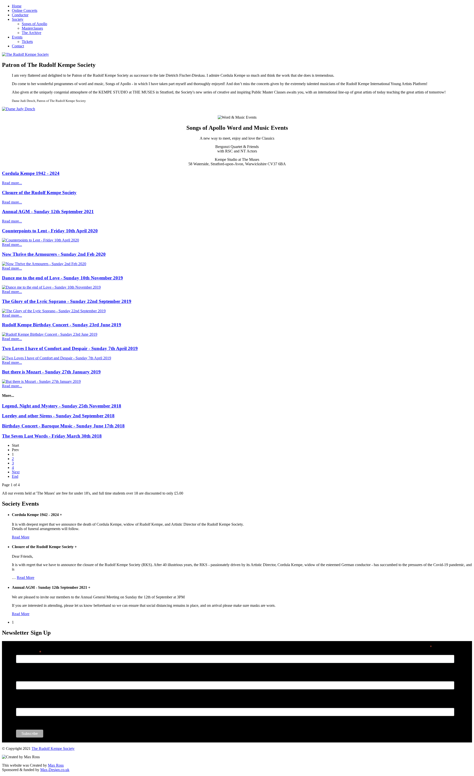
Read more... (12, 183)
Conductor (20, 15)
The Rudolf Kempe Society (53, 748)
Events (17, 37)
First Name (24, 679)
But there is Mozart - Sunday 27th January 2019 (51, 371)
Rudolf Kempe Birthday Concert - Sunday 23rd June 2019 (61, 324)
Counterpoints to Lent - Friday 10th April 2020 (50, 230)
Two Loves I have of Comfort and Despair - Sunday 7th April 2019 (70, 348)
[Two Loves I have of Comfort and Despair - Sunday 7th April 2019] (56, 358)
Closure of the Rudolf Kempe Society (39, 192)
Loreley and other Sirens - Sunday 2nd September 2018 (58, 415)
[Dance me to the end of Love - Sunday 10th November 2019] (51, 287)
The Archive (31, 33)
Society (17, 19)
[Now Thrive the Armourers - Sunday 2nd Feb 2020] (44, 264)
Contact (18, 46)
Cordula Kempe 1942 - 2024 (30, 173)
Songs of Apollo (34, 24)
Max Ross (56, 765)
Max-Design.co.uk (54, 770)
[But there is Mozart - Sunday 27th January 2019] (41, 381)
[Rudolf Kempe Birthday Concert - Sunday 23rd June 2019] (49, 334)
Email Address (28, 651)
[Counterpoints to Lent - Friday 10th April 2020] (40, 240)
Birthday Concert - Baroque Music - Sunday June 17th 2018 (63, 425)
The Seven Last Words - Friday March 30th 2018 (52, 436)
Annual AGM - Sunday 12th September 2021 (48, 211)
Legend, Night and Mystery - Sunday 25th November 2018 (61, 405)
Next (16, 472)
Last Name (24, 705)
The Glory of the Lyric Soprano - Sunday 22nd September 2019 (66, 301)
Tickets (27, 41)
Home (16, 6)
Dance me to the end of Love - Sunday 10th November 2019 (62, 277)
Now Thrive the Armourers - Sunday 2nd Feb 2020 (54, 254)
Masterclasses (32, 28)
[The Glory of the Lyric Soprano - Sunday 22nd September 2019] (54, 311)
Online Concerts (24, 10)
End (15, 476)
